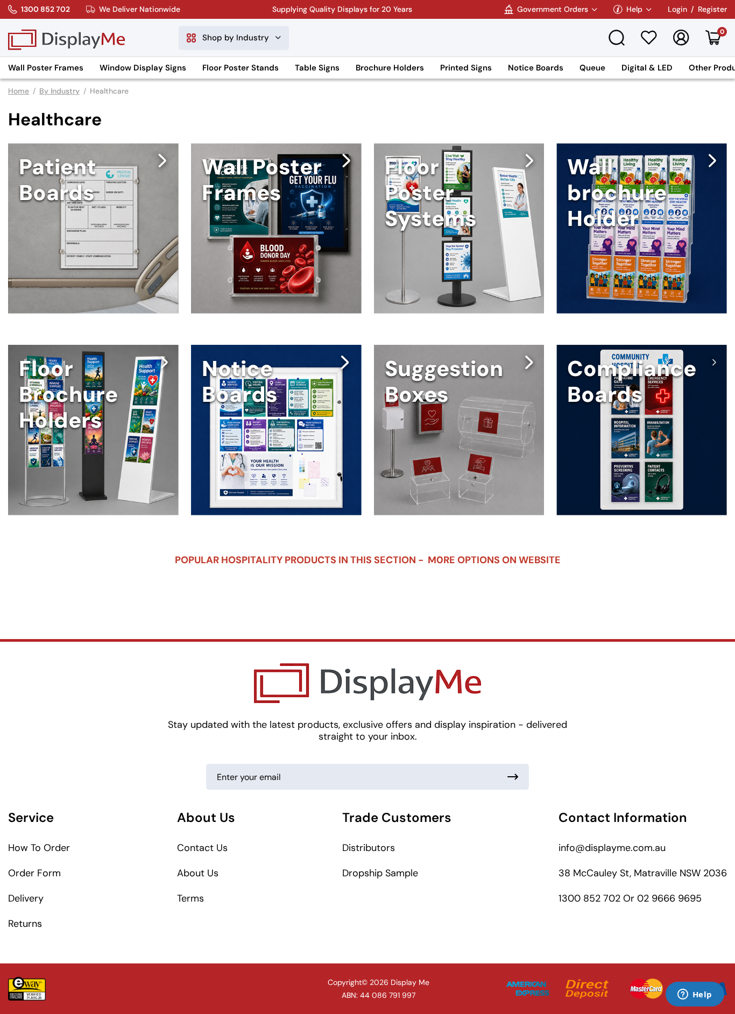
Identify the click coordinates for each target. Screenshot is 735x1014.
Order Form (34, 873)
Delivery (26, 898)
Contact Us (202, 847)
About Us (197, 873)
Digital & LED (647, 67)
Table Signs (317, 67)
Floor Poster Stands (240, 67)
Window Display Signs (143, 67)
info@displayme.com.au (612, 847)
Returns (25, 923)
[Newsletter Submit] (512, 776)
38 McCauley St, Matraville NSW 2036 (643, 873)
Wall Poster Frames (45, 67)
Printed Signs (466, 67)
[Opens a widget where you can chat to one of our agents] (694, 995)
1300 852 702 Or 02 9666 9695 (630, 898)
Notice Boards (535, 67)
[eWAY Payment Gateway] (27, 989)
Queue (592, 67)
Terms (190, 898)
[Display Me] (66, 37)
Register (712, 9)
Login (677, 9)
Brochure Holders (390, 67)
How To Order (39, 847)
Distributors (368, 847)
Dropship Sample (380, 873)
